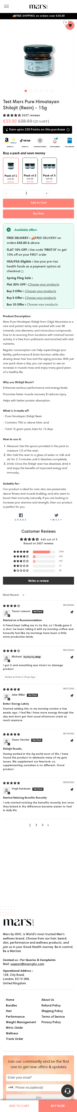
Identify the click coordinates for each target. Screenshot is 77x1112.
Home (10, 1000)
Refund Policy (51, 1005)
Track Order (14, 1039)
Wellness (12, 1033)
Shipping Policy (52, 1011)
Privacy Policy (51, 1022)
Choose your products (43, 284)
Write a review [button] (38, 581)
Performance (15, 1017)
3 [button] (42, 825)
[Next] (70, 57)
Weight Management (21, 1022)
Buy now (58, 1106)
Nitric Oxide (14, 1028)
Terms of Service (53, 1017)
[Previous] (6, 57)
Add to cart (19, 1106)
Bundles (11, 1005)
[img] (11, 606)
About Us (47, 1000)
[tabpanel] (38, 58)
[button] (12, 115)
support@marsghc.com (27, 964)
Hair (9, 1011)
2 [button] (36, 825)
